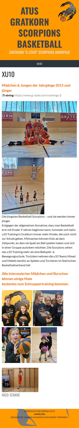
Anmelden (39, 414)
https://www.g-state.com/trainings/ (37, 95)
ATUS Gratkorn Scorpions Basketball (36, 27)
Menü (39, 64)
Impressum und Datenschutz (39, 411)
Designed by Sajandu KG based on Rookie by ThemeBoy (39, 417)
